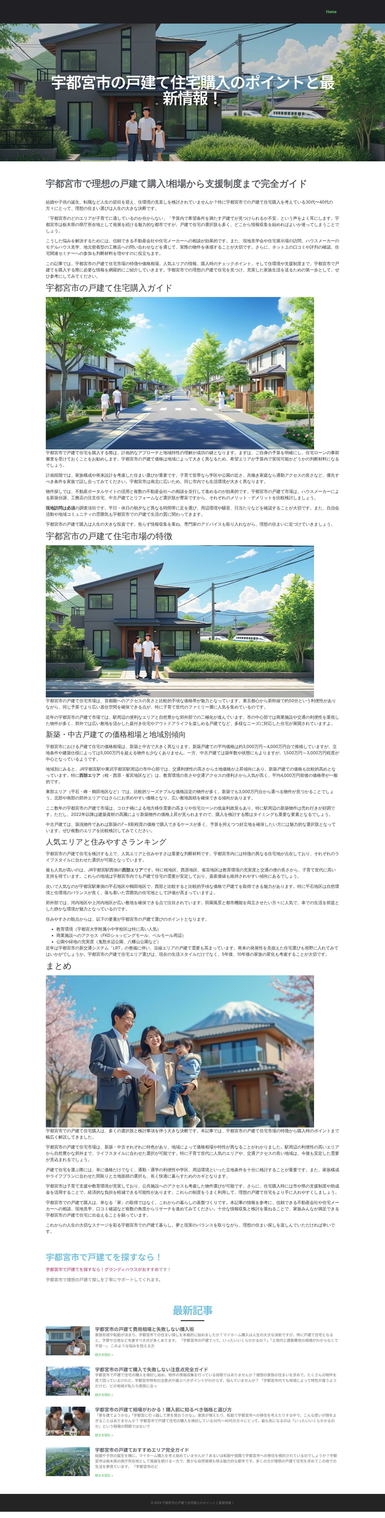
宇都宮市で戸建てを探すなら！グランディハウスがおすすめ (102, 1269)
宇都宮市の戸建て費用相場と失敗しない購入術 (144, 1329)
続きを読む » (104, 1354)
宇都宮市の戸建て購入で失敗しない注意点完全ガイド (151, 1369)
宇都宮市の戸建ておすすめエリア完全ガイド (142, 1449)
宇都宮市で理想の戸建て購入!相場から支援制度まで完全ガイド (176, 183)
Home (331, 11)
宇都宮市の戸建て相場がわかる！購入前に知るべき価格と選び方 (163, 1409)
